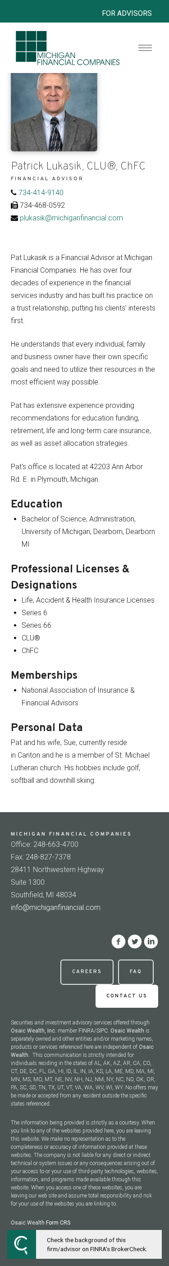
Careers (87, 972)
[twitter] (135, 941)
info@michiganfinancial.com (55, 907)
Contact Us (126, 996)
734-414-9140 (41, 192)
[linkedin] (151, 941)
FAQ (136, 972)
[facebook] (118, 941)
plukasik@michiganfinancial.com (71, 218)
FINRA (86, 1031)
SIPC (102, 1031)
